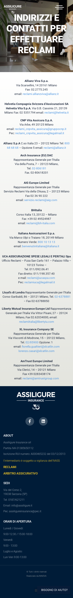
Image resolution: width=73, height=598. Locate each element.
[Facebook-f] (29, 421)
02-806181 (39, 168)
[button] (36, 590)
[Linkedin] (43, 421)
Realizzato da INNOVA (36, 576)
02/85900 (32, 342)
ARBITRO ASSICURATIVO (20, 473)
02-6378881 (62, 296)
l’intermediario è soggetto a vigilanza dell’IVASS (31, 460)
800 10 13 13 (46, 242)
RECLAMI (9, 467)
